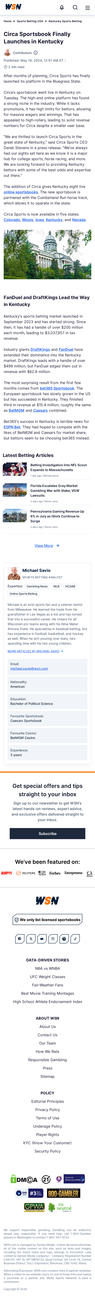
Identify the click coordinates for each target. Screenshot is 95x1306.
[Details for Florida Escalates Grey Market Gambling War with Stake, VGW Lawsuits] (15, 493)
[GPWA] (34, 1207)
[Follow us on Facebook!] (19, 938)
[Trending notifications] (61, 7)
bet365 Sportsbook (57, 388)
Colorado (12, 219)
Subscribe (47, 833)
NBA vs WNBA (47, 968)
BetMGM (16, 410)
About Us (47, 1026)
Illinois (27, 219)
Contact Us (47, 1035)
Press (47, 1068)
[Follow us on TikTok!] (75, 938)
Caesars (40, 410)
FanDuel (66, 349)
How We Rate (47, 1051)
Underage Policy (47, 1126)
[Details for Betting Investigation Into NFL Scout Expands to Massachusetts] (15, 469)
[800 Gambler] (63, 1193)
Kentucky (54, 219)
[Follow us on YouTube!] (42, 938)
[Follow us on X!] (31, 938)
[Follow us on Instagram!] (53, 938)
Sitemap (47, 1076)
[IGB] (69, 1178)
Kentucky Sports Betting (65, 21)
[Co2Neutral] (59, 1207)
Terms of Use (47, 1118)
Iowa (40, 219)
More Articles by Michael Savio (33, 651)
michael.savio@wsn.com (29, 668)
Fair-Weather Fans (47, 985)
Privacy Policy (47, 1109)
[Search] (75, 7)
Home (8, 21)
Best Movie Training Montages (47, 993)
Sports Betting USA (30, 21)
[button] (87, 8)
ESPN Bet (12, 427)
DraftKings (40, 349)
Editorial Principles (47, 1101)
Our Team (47, 1043)
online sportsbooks (21, 192)
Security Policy (48, 1151)
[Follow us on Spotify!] (64, 938)
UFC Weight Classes (47, 976)
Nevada (79, 219)
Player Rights (47, 1134)
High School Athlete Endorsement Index (47, 1001)
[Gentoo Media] (29, 1193)
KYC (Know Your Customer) (47, 1143)
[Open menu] (87, 7)
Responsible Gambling (47, 1059)
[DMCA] (24, 1178)
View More (44, 545)
